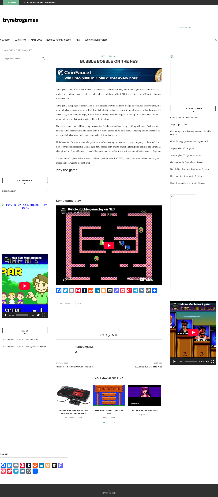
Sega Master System (96, 40)
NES (78, 40)
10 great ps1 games (179, 124)
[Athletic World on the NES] (109, 395)
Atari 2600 (5, 40)
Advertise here (185, 27)
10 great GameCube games (182, 148)
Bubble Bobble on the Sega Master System (189, 169)
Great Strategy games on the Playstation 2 (189, 141)
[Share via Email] (116, 335)
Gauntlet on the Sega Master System (186, 162)
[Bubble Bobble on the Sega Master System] (73, 395)
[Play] (174, 361)
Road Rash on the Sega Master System (187, 183)
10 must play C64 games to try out (45, 2)
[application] (193, 333)
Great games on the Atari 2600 (184, 117)
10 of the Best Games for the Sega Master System (24, 346)
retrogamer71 (84, 347)
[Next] (24, 2)
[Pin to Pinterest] (113, 335)
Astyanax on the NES (144, 410)
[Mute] (207, 361)
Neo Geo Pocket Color (58, 40)
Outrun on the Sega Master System (186, 176)
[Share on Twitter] (109, 335)
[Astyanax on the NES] (144, 395)
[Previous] (21, 2)
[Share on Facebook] (106, 335)
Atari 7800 (20, 40)
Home (4, 50)
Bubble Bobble (65, 303)
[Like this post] (102, 335)
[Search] (216, 40)
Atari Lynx (36, 40)
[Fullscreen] (212, 361)
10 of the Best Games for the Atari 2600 (20, 339)
